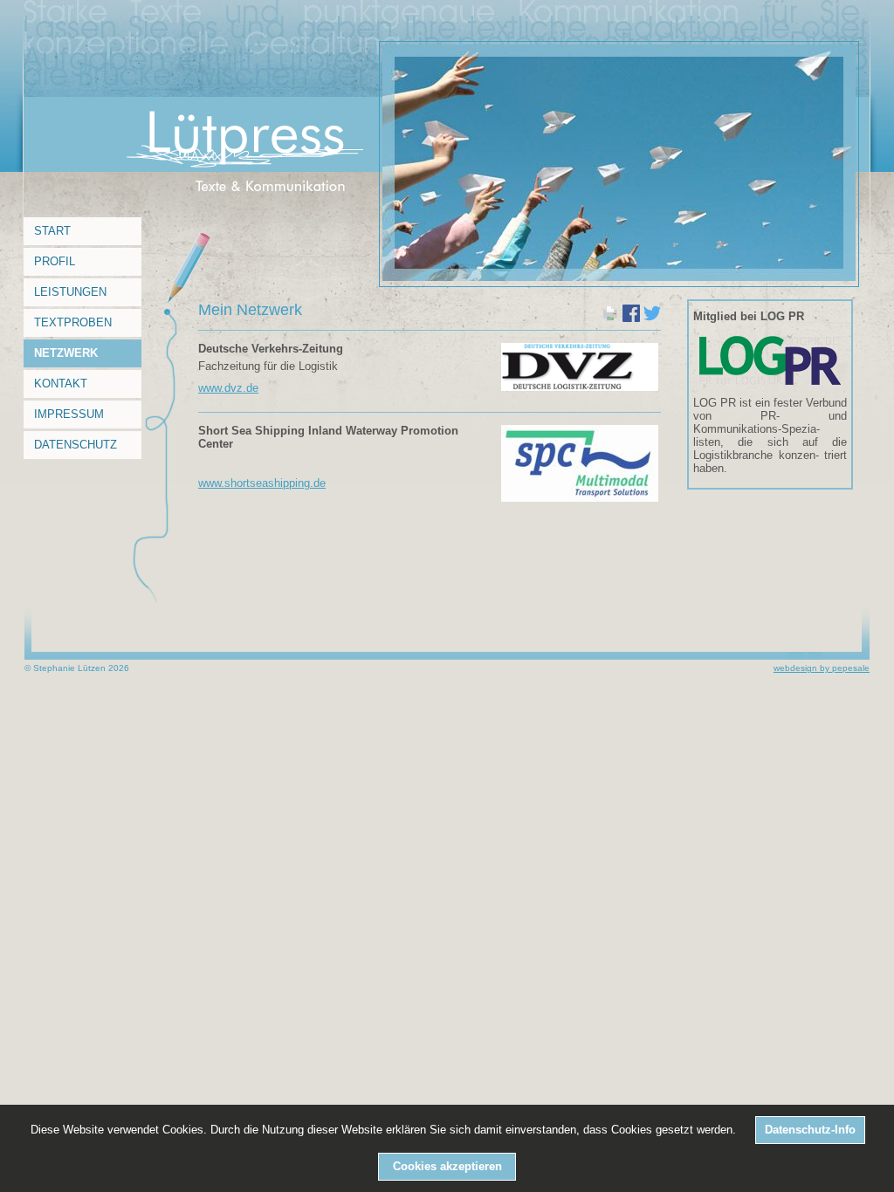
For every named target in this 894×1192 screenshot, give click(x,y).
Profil (54, 261)
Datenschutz (75, 444)
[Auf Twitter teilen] (652, 318)
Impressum (69, 414)
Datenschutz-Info (810, 1129)
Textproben (73, 322)
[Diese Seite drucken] (610, 318)
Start (52, 230)
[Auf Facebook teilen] (631, 318)
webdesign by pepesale (822, 668)
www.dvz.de (228, 387)
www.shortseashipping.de (262, 483)
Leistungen (70, 291)
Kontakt (60, 383)
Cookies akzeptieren (447, 1166)
